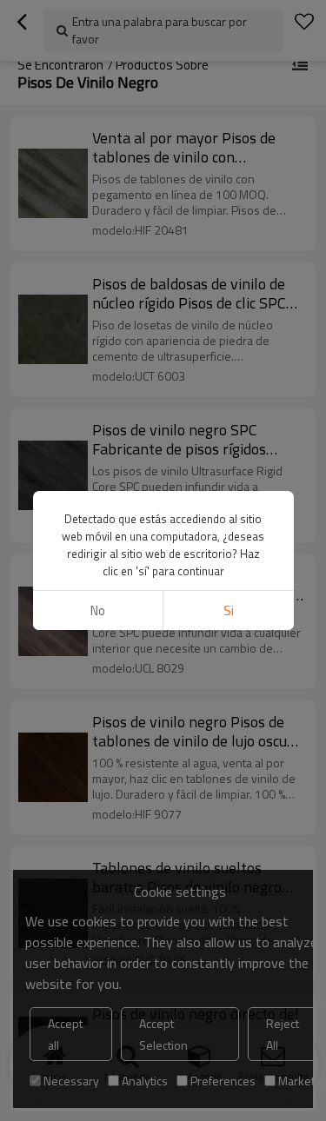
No (97, 610)
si (228, 610)
